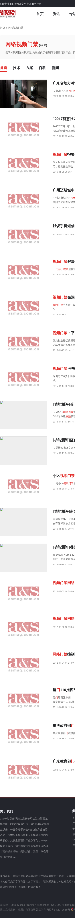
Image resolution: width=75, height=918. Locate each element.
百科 (42, 67)
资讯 (56, 13)
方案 (29, 67)
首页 (40, 13)
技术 (16, 67)
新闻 (55, 67)
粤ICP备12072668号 (58, 909)
